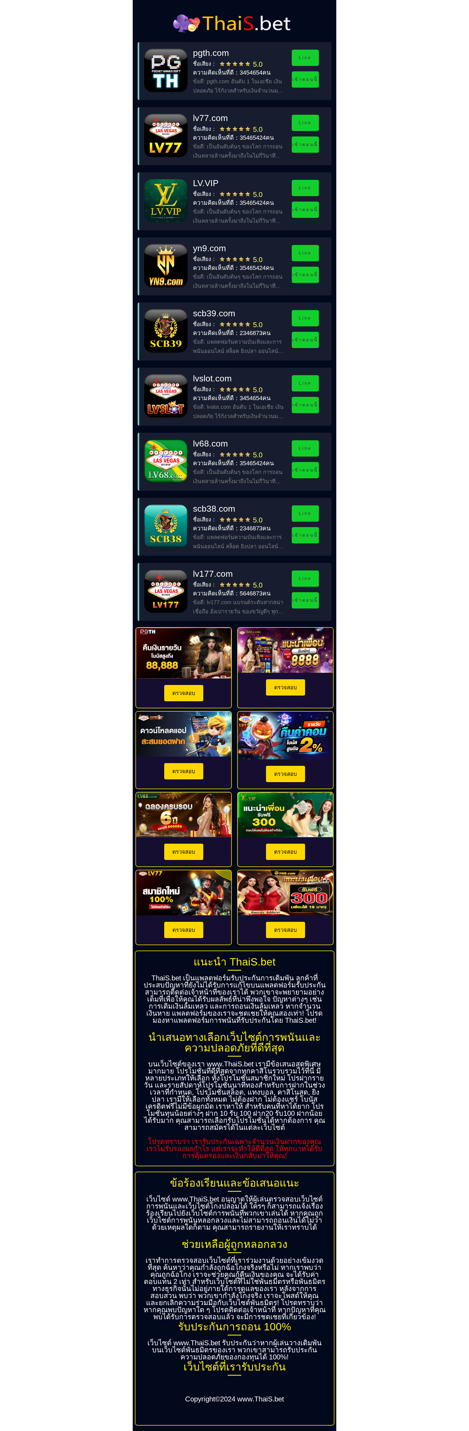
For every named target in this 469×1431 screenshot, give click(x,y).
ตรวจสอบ (183, 693)
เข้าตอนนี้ (305, 79)
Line (305, 58)
